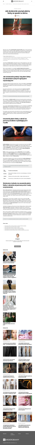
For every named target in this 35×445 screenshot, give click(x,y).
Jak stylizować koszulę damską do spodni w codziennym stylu (9, 393)
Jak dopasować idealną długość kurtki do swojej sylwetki (25, 393)
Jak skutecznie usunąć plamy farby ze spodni (12, 226)
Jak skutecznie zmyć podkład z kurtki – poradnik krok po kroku (9, 344)
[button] (3, 1)
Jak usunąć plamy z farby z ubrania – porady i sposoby (14, 227)
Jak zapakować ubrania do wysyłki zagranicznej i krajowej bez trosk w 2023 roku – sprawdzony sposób (9, 427)
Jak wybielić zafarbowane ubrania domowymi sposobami (25, 344)
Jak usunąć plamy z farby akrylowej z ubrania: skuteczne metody (15, 225)
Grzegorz (18, 15)
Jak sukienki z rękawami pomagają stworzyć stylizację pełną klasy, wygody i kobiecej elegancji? (9, 291)
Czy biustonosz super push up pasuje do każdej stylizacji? (9, 262)
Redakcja (27, 433)
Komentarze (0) (17, 246)
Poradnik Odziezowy (17, 8)
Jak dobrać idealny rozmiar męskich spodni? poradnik (24, 360)
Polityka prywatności (13, 434)
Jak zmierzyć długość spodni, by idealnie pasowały (25, 376)
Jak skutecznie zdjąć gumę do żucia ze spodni (24, 409)
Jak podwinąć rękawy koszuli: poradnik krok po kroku (9, 409)
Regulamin (4, 433)
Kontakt (19, 433)
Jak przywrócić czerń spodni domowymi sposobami (9, 360)
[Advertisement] (17, 41)
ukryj (13, 56)
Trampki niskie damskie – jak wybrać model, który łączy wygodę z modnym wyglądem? (9, 276)
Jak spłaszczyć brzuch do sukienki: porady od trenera (8, 376)
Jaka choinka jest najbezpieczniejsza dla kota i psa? (9, 323)
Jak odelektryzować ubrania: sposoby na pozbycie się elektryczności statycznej (24, 426)
